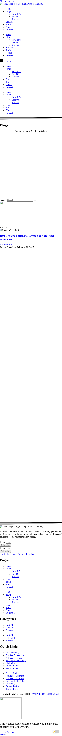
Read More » (6, 244)
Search (3, 200)
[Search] (35, 200)
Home (8, 9)
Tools (8, 24)
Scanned (15, 19)
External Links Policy (16, 660)
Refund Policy (12, 665)
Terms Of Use (52, 694)
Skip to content (7, 1)
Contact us (10, 29)
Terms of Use (12, 668)
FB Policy (10, 663)
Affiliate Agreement (15, 655)
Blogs (8, 11)
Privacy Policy (12, 652)
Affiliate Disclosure (15, 658)
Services (9, 22)
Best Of (15, 16)
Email (3, 542)
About (9, 27)
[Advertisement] (31, 166)
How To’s (16, 14)
